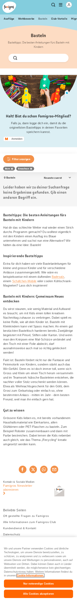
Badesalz (58, 276)
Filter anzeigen (21, 159)
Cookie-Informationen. (30, 575)
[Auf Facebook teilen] (22, 469)
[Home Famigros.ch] (9, 7)
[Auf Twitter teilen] (33, 469)
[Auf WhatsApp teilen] (44, 469)
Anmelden (17, 139)
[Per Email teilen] (54, 469)
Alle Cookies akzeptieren (38, 593)
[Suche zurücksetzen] (62, 58)
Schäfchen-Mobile (24, 281)
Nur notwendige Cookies (38, 583)
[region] (38, 568)
